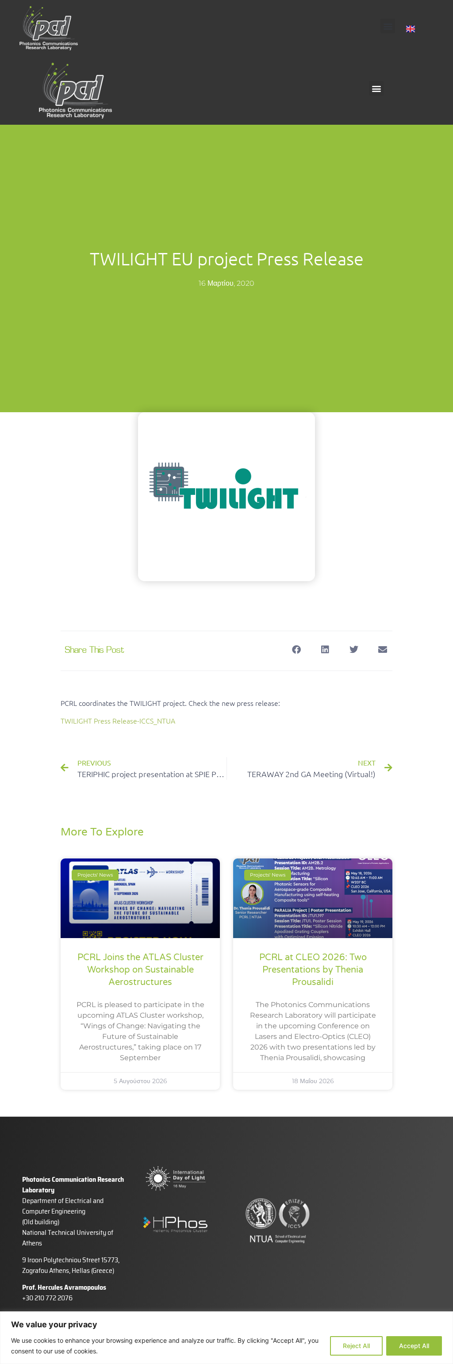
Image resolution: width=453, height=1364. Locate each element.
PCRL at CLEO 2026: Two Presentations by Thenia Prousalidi (313, 970)
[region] (226, 1337)
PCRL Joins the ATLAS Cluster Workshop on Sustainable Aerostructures (140, 970)
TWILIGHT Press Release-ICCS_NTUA (118, 720)
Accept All (414, 1345)
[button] (387, 26)
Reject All (356, 1345)
